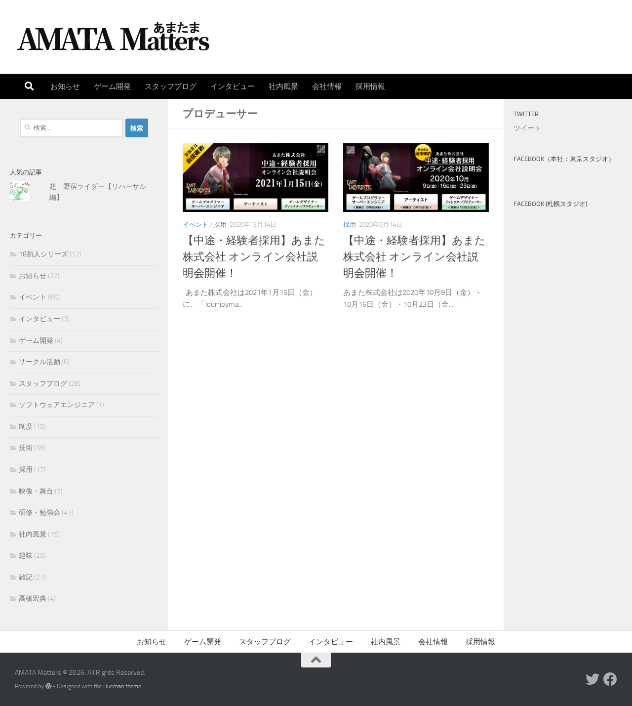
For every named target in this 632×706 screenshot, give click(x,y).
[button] (255, 177)
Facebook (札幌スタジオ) (550, 204)
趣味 (26, 555)
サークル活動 (39, 362)
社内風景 (283, 86)
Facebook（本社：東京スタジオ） (564, 159)
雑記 (26, 577)
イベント (195, 224)
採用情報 (370, 86)
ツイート (527, 128)
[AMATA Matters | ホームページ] (113, 37)
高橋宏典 (32, 598)
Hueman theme (122, 686)
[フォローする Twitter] (592, 679)
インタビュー (232, 86)
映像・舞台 (36, 491)
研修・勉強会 (39, 512)
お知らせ (65, 86)
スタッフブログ (171, 86)
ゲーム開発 (112, 86)
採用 (220, 224)
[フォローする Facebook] (610, 679)
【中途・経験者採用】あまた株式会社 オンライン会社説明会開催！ (254, 257)
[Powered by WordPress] (48, 686)
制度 (26, 426)
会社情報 (327, 86)
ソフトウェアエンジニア (57, 405)
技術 (26, 448)
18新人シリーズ (43, 254)
